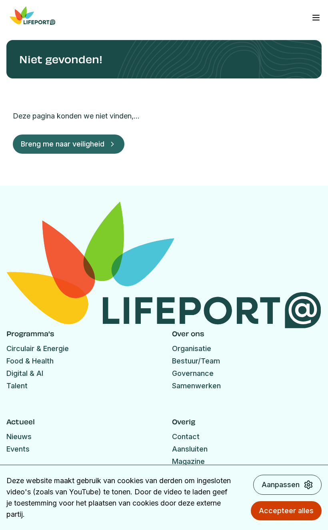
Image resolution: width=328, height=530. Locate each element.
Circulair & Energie (37, 348)
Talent (17, 385)
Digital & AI (24, 373)
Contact (186, 436)
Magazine (188, 461)
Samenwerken (196, 385)
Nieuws (19, 436)
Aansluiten (190, 449)
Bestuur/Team (196, 361)
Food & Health (30, 361)
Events (18, 449)
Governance (193, 373)
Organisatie (191, 348)
